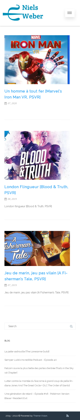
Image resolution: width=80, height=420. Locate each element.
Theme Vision (40, 415)
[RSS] (68, 415)
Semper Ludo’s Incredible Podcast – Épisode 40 (30, 359)
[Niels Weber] (23, 24)
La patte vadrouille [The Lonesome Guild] (26, 351)
